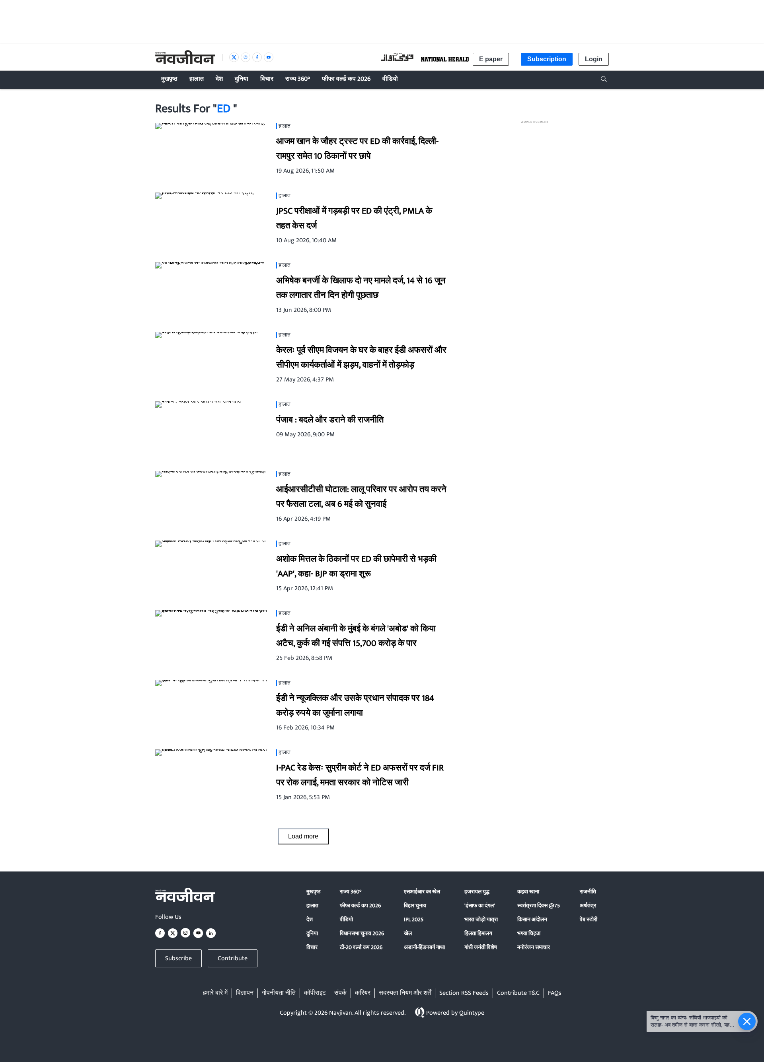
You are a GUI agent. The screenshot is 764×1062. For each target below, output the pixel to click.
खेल (408, 933)
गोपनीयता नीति (279, 993)
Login (593, 59)
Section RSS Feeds (464, 993)
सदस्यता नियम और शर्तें (405, 993)
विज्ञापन (244, 993)
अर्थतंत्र (588, 905)
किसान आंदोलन (532, 919)
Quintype (471, 1013)
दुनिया (312, 933)
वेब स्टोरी (588, 919)
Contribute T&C (518, 993)
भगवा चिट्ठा (528, 933)
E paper (491, 59)
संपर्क (340, 993)
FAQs (554, 993)
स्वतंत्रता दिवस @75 (538, 905)
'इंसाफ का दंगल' (479, 905)
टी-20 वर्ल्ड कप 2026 (361, 947)
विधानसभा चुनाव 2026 (362, 933)
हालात (312, 905)
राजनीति (588, 891)
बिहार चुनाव (415, 905)
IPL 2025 (413, 919)
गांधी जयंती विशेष (480, 947)
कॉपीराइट (315, 993)
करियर (362, 993)
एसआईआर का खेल (422, 891)
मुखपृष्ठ (313, 891)
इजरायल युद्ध (476, 891)
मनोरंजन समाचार (533, 947)
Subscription (546, 59)
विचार (312, 947)
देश (309, 919)
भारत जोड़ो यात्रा (481, 919)
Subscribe (178, 958)
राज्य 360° (350, 891)
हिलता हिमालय (478, 933)
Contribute (233, 958)
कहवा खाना (528, 891)
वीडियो (346, 919)
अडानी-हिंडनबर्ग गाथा (424, 947)
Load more (303, 836)
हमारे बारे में (215, 993)
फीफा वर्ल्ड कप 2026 (360, 905)
